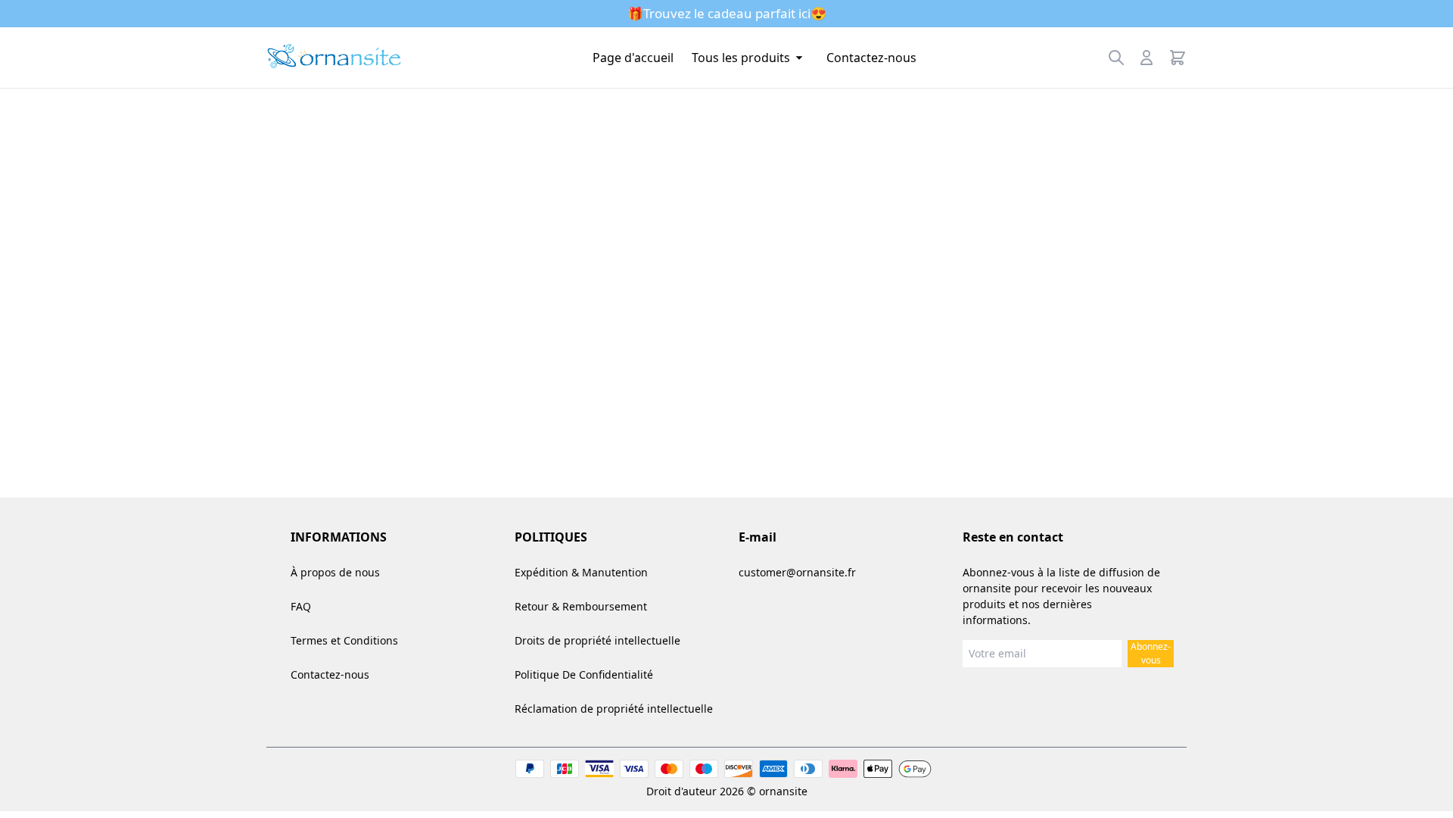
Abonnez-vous (1151, 653)
